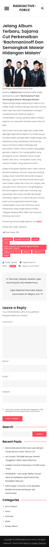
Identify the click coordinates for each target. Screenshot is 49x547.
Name (5, 361)
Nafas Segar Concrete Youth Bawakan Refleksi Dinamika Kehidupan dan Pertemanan (22, 489)
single (6, 255)
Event (7, 511)
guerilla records (22, 239)
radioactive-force (12, 252)
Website (6, 392)
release (26, 252)
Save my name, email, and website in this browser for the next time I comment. (24, 410)
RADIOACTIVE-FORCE (24, 8)
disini (39, 221)
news (6, 243)
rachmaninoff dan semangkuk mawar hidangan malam (21, 247)
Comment (8, 322)
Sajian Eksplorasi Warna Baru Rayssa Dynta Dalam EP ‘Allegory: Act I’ (26, 292)
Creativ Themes (38, 543)
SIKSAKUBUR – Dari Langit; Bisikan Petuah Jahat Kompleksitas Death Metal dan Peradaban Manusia (23, 477)
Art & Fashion (11, 506)
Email (5, 376)
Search (7, 427)
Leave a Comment (30, 266)
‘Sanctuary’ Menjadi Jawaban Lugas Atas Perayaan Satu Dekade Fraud (23, 281)
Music (12, 266)
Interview (9, 516)
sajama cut (38, 252)
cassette (8, 239)
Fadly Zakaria (11, 262)
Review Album (11, 526)
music (35, 239)
